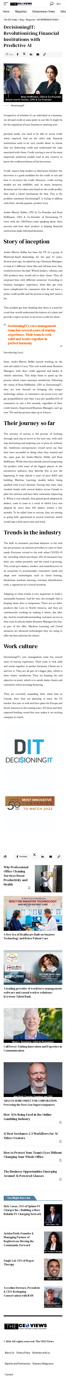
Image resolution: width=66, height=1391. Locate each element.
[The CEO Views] (21, 4)
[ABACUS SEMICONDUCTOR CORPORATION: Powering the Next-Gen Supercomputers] (33, 1079)
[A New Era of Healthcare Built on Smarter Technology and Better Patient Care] (33, 913)
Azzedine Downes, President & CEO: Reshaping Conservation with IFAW (22, 1292)
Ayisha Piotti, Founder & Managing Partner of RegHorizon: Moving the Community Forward (19, 1239)
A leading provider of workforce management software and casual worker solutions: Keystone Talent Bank (33, 992)
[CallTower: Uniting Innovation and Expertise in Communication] (33, 1025)
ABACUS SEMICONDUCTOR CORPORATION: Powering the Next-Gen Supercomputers (30, 1103)
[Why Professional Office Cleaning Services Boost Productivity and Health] (48, 878)
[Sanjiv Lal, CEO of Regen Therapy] (53, 1269)
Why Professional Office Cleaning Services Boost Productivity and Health (16, 876)
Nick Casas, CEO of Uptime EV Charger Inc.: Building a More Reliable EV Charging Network (22, 1210)
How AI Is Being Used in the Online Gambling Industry (28, 1116)
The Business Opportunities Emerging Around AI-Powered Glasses (30, 1173)
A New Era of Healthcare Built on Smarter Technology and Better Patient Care (29, 936)
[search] (51, 4)
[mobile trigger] (7, 4)
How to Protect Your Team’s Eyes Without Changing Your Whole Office (33, 1154)
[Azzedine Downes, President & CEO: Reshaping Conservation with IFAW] (53, 1297)
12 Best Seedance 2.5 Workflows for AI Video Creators (31, 1135)
